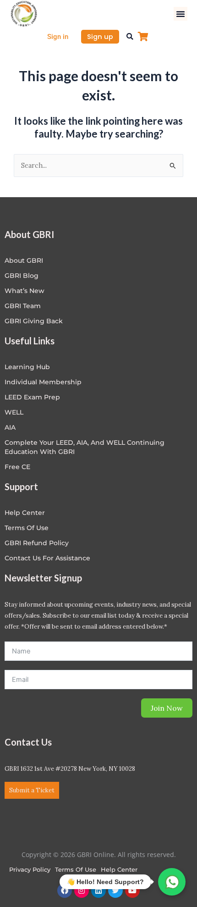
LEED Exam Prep (32, 397)
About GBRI (24, 260)
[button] (180, 14)
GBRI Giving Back (34, 321)
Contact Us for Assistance (47, 558)
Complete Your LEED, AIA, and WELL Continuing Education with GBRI (84, 447)
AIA (10, 427)
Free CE (17, 467)
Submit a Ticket (32, 790)
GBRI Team (23, 306)
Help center (25, 513)
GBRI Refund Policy (37, 543)
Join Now (167, 708)
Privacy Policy (29, 869)
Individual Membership (43, 382)
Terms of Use (27, 528)
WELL (14, 412)
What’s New (24, 291)
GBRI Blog (21, 275)
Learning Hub (27, 367)
